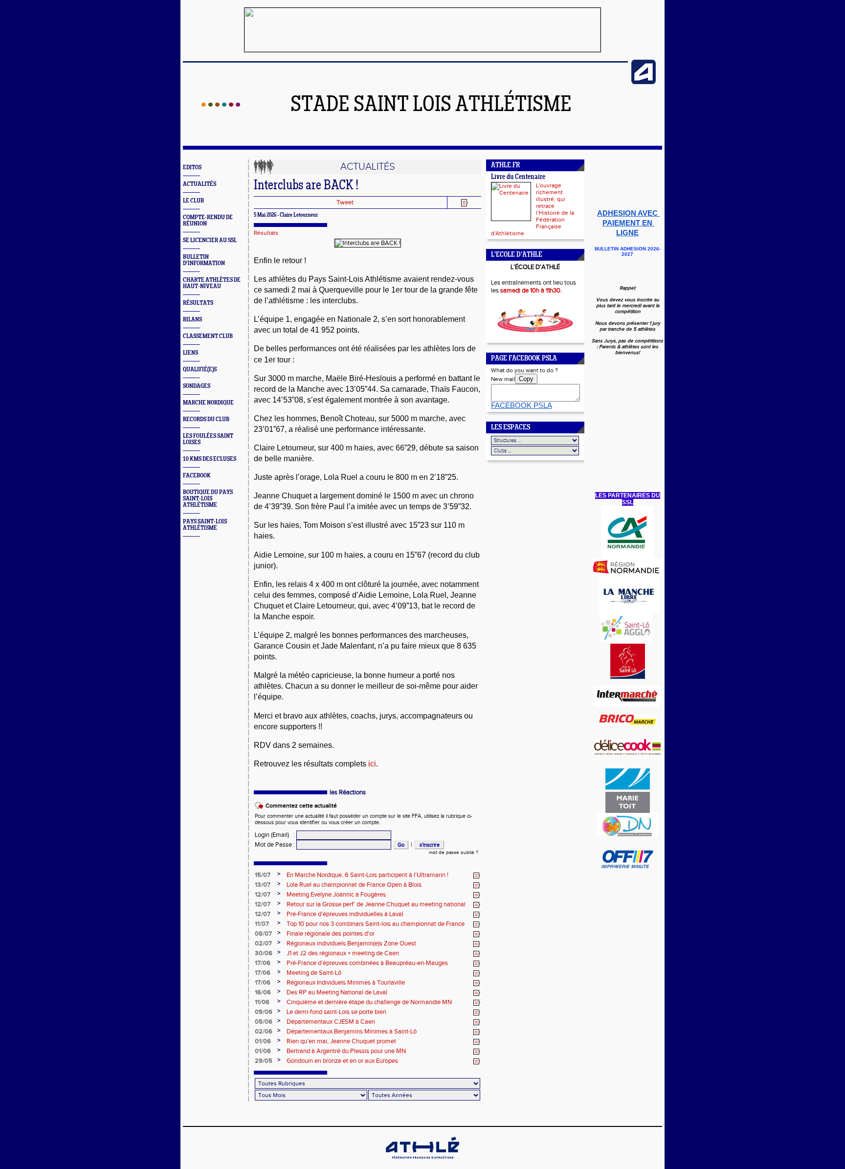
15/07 (262, 875)
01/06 (263, 1041)
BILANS (192, 319)
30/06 (263, 953)
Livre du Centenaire (518, 177)
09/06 (263, 1012)
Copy (526, 378)
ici (371, 764)
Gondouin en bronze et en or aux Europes (342, 1061)
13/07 (262, 885)
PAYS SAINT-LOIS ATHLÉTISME (205, 524)
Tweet (345, 202)
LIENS (190, 353)
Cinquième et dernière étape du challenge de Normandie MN (369, 1002)
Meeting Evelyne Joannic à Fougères (336, 895)
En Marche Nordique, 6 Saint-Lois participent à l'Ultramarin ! (367, 875)
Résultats (266, 232)
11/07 (262, 924)
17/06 (262, 963)
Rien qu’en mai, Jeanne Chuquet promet (341, 1041)
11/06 (262, 1002)
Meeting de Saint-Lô (314, 973)
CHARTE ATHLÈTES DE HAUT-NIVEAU (212, 283)
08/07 (263, 934)
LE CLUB (193, 201)
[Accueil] (220, 105)
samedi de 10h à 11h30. (531, 290)
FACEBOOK (197, 475)
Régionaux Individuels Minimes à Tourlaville (346, 983)
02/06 (263, 1031)
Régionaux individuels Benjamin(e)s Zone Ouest (351, 943)
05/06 (263, 1022)
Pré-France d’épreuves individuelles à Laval (345, 914)
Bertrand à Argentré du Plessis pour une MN (346, 1051)
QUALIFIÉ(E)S (200, 369)
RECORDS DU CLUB (206, 419)
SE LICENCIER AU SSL (210, 240)
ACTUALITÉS (199, 184)
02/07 (263, 943)
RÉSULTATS (198, 303)
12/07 (262, 895)
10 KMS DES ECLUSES (209, 459)
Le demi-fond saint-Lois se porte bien (336, 1012)
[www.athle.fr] (643, 82)
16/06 (263, 992)
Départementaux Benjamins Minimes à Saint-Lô (352, 1031)
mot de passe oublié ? (453, 852)
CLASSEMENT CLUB (208, 336)
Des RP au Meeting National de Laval (337, 992)
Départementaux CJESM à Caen (331, 1022)
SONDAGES (196, 386)
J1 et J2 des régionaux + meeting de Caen (343, 953)
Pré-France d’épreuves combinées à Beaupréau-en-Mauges (367, 963)
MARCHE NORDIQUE (208, 403)
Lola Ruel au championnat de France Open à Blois (354, 885)
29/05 (263, 1061)
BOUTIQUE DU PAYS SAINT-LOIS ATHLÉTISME (208, 498)
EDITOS (192, 167)
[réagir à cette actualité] (476, 875)
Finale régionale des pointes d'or (331, 934)
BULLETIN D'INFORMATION (204, 260)
